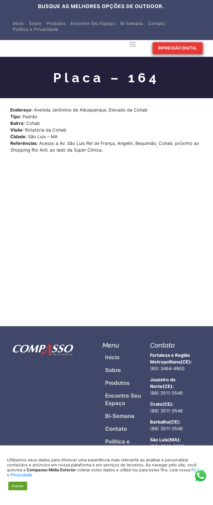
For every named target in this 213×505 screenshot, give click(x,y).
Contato (156, 23)
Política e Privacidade (35, 29)
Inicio (18, 23)
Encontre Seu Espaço (92, 23)
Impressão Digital (177, 48)
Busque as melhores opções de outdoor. (101, 6)
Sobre (35, 23)
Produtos (55, 23)
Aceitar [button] (18, 486)
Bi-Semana (131, 23)
